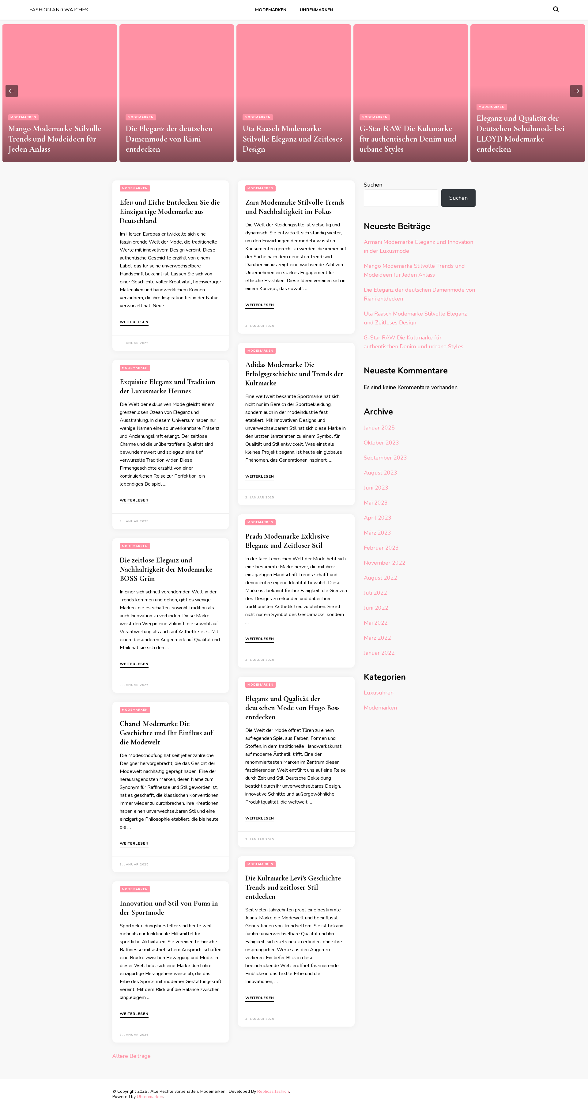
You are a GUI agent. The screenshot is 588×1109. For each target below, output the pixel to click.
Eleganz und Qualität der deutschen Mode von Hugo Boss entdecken (292, 707)
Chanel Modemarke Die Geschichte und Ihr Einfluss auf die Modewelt (166, 733)
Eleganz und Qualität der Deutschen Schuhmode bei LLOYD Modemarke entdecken (521, 133)
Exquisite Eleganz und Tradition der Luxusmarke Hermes (167, 386)
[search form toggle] (556, 9)
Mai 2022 (376, 622)
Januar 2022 (379, 653)
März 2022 (377, 638)
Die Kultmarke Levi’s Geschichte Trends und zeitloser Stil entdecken (293, 887)
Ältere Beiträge (131, 1056)
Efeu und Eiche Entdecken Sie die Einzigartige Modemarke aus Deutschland (170, 211)
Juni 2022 (376, 607)
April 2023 (377, 517)
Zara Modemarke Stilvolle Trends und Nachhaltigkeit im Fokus (295, 207)
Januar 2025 (379, 427)
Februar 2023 (381, 547)
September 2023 (385, 457)
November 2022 (384, 562)
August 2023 (380, 472)
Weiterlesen (134, 322)
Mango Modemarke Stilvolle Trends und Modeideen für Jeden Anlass (54, 138)
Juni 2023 (376, 487)
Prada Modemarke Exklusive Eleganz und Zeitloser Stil (287, 541)
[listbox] (294, 91)
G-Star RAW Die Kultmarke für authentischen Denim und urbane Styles (408, 138)
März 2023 (377, 532)
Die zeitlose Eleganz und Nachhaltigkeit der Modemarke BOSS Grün (166, 569)
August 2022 (380, 577)
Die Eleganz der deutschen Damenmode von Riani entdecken (169, 138)
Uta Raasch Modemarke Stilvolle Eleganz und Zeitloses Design (292, 138)
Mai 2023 (376, 502)
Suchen (373, 184)
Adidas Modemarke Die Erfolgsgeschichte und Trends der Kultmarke (294, 374)
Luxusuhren (379, 692)
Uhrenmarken (316, 10)
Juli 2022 (375, 592)
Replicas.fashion (273, 1091)
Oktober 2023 (381, 442)
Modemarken (270, 10)
